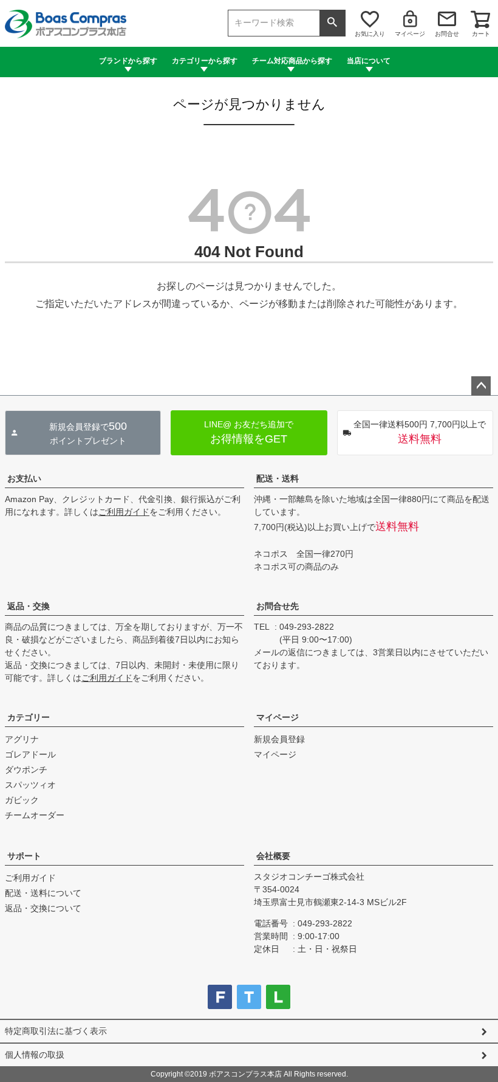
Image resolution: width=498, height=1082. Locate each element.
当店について (369, 61)
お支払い (24, 478)
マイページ (410, 33)
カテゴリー (28, 717)
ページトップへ (481, 386)
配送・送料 (277, 478)
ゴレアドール (30, 754)
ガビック (22, 800)
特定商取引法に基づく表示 (56, 1031)
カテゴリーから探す (204, 61)
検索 (332, 23)
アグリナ (22, 739)
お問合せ (447, 33)
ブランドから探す (128, 61)
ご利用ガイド (123, 512)
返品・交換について (43, 908)
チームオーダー (34, 815)
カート (481, 33)
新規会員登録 (279, 739)
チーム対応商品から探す (292, 61)
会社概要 (273, 856)
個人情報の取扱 (34, 1055)
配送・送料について (43, 893)
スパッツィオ (30, 785)
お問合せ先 (277, 606)
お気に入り (370, 33)
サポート (24, 856)
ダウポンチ (26, 769)
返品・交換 (28, 606)
